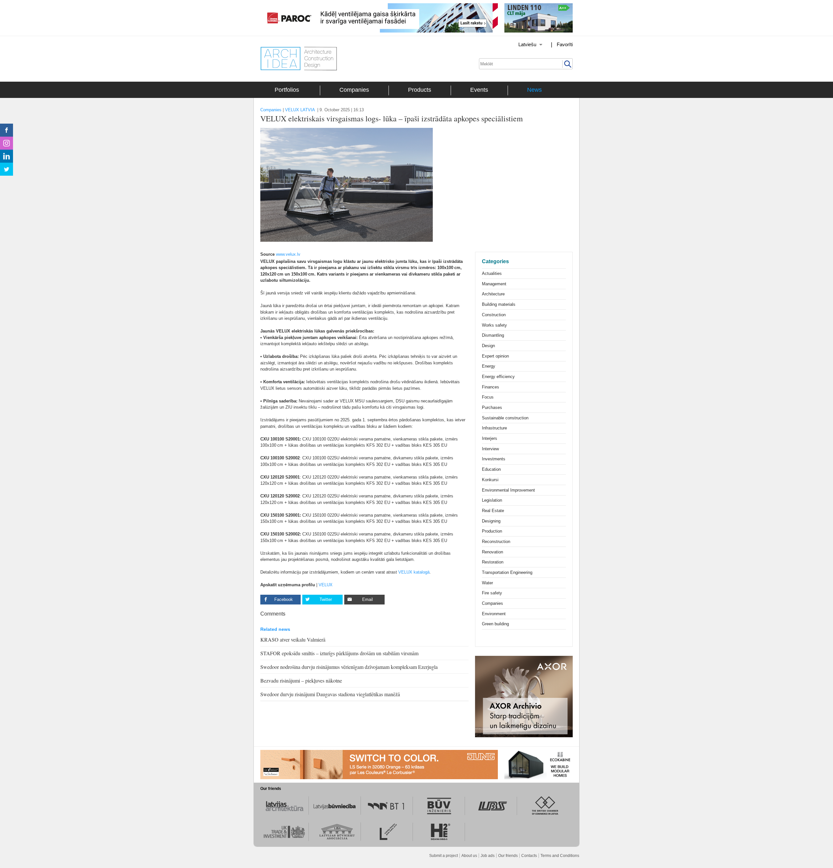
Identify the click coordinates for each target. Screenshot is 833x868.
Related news (275, 629)
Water (487, 582)
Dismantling (493, 335)
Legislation (492, 500)
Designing (491, 521)
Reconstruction (496, 541)
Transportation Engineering (507, 572)
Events (479, 90)
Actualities (492, 273)
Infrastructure (494, 428)
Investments (493, 458)
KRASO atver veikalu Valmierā (292, 639)
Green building (495, 623)
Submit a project (443, 855)
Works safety (494, 325)
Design (488, 345)
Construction (494, 314)
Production (492, 531)
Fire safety (492, 592)
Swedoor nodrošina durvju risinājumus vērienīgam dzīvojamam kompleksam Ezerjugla (349, 666)
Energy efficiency (498, 376)
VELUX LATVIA (300, 109)
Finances (490, 387)
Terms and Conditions (559, 855)
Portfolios (287, 90)
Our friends (508, 855)
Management (494, 283)
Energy (488, 366)
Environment (494, 613)
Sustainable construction (505, 417)
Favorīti (565, 44)
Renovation (492, 551)
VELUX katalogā (414, 572)
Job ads (488, 855)
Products (419, 90)
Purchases (492, 407)
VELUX (326, 584)
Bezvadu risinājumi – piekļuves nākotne (301, 680)
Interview (490, 448)
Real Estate (493, 510)
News (534, 90)
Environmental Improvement (508, 490)
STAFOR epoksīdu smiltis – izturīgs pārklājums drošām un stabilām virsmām (339, 653)
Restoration (492, 562)
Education (491, 469)
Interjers (489, 438)
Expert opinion (495, 356)
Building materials (498, 304)
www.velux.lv (288, 254)
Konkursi (490, 479)
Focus (488, 397)
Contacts (529, 855)
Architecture (493, 294)
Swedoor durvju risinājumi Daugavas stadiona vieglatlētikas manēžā (330, 694)
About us (469, 855)
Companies (354, 90)
